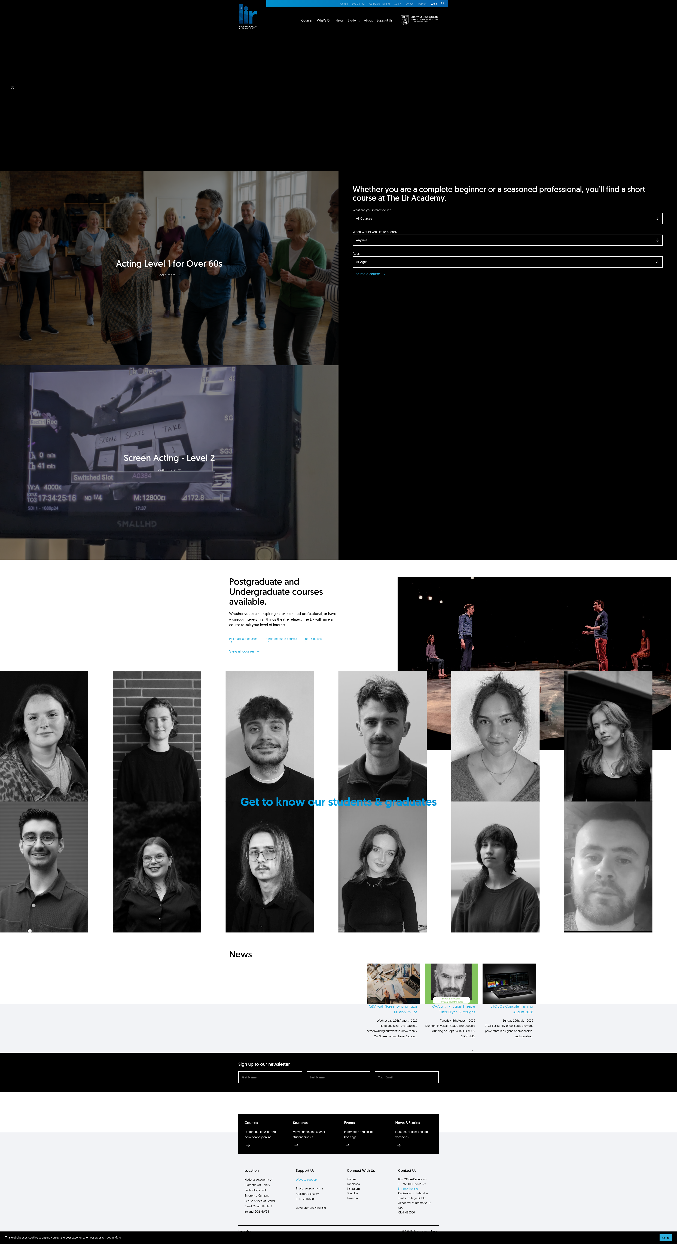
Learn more (167, 275)
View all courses (242, 651)
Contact (410, 3)
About (368, 20)
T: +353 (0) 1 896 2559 (412, 1184)
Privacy (435, 1231)
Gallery (397, 3)
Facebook (353, 1184)
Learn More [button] (114, 1237)
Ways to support (306, 1179)
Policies (422, 3)
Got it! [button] (666, 1237)
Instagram (353, 1188)
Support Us (384, 20)
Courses (307, 20)
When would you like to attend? (375, 232)
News (340, 20)
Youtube (352, 1193)
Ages (356, 254)
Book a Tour (358, 3)
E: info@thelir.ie (408, 1188)
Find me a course (367, 274)
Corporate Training (379, 3)
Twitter (351, 1179)
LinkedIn (352, 1198)
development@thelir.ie (311, 1207)
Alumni (344, 3)
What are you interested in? (372, 210)
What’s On (324, 20)
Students (354, 20)
